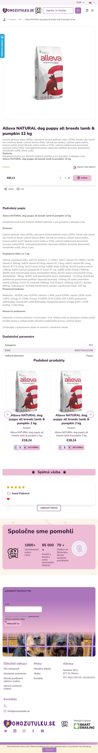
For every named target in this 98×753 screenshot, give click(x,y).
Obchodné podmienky (15, 673)
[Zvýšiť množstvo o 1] (68, 177)
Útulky (37, 673)
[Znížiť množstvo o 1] (65, 177)
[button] (7, 414)
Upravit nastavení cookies (13, 687)
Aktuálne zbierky (42, 668)
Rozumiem (49, 750)
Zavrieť (49, 192)
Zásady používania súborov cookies (13, 680)
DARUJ (84, 178)
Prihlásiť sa (13, 624)
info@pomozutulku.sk (19, 711)
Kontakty (38, 678)
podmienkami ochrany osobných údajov (22, 617)
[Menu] (92, 10)
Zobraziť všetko (49, 508)
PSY (91, 345)
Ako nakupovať (11, 668)
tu (90, 746)
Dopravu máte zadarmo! (86, 167)
